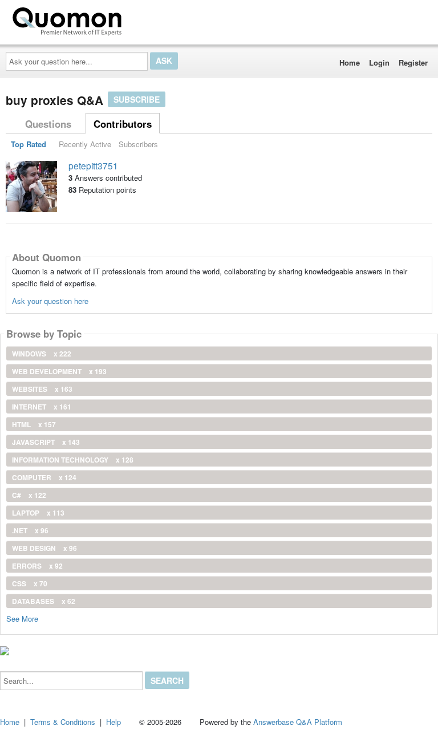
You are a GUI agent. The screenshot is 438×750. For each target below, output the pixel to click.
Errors (37, 566)
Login (379, 62)
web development (59, 371)
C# (29, 495)
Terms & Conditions (62, 721)
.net (30, 530)
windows (41, 353)
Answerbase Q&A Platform (297, 721)
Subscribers (138, 144)
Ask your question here (50, 300)
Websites (42, 389)
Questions (48, 124)
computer (44, 477)
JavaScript (46, 442)
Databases (43, 601)
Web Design (44, 548)
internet (41, 407)
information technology (72, 460)
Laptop (38, 513)
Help (113, 721)
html (34, 424)
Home (349, 62)
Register (413, 62)
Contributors (123, 124)
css (29, 583)
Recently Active (85, 144)
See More (22, 618)
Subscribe (136, 99)
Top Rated (28, 144)
